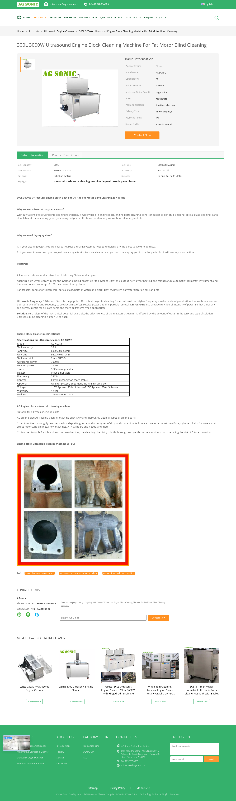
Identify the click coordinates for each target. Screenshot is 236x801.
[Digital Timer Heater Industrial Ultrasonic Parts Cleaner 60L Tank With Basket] (202, 665)
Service (60, 757)
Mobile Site (143, 788)
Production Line (91, 745)
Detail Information (32, 155)
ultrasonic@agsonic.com (64, 4)
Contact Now (142, 135)
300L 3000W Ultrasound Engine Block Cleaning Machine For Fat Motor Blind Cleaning (128, 31)
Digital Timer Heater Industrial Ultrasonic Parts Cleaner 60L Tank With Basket (202, 690)
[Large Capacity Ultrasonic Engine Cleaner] (35, 665)
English (208, 4)
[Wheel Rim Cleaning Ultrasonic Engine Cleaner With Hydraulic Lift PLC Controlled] (160, 665)
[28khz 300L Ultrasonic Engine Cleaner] (77, 665)
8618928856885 (41, 608)
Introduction (63, 745)
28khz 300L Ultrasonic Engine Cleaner (76, 688)
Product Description (65, 155)
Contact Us (133, 17)
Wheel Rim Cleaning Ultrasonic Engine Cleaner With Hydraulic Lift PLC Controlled (160, 692)
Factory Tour (88, 17)
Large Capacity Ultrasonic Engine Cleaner (34, 688)
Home (26, 17)
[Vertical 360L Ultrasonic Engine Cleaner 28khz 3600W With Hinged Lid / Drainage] (119, 665)
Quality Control (111, 17)
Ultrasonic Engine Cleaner (30, 757)
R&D (85, 757)
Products (40, 17)
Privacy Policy (117, 788)
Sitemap (93, 788)
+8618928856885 (46, 603)
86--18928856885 (99, 4)
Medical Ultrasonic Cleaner (30, 763)
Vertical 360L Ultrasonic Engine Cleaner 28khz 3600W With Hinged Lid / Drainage (118, 690)
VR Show (55, 17)
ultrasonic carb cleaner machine (118, 573)
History (60, 751)
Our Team (61, 763)
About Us (70, 17)
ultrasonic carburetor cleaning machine (78, 573)
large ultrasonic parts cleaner (39, 573)
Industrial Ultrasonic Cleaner (31, 745)
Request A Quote (155, 17)
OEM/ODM (88, 751)
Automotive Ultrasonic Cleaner (32, 751)
